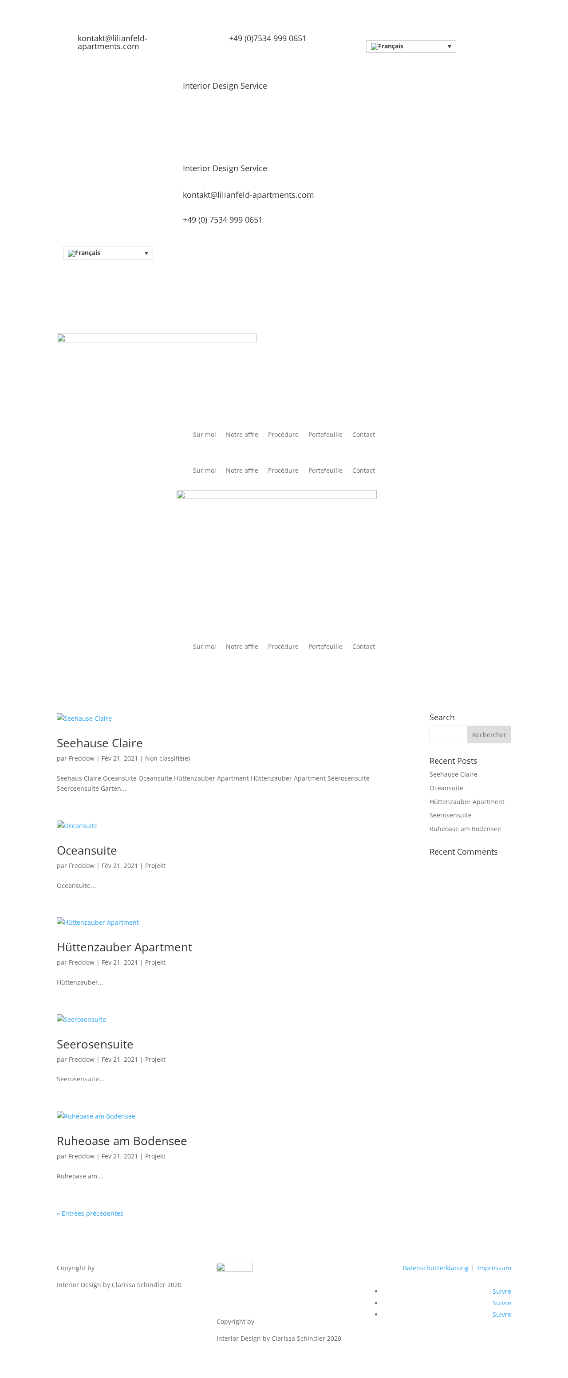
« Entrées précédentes (90, 1213)
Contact (363, 435)
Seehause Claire (100, 743)
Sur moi (204, 435)
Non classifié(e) (167, 758)
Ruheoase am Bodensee (122, 1141)
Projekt (155, 865)
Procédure (283, 435)
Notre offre (242, 435)
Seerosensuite (95, 1044)
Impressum (494, 1268)
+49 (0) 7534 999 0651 (223, 219)
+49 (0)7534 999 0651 (268, 38)
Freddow (82, 758)
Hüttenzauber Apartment (124, 947)
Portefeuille (325, 435)
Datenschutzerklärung (436, 1268)
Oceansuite (87, 850)
